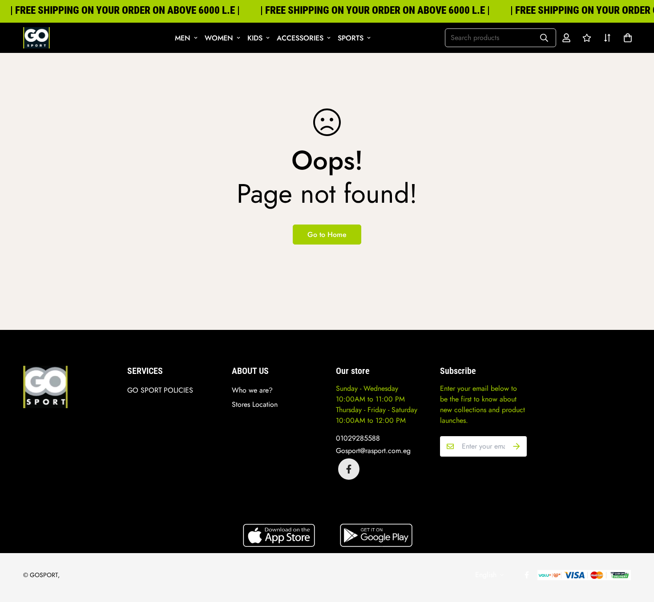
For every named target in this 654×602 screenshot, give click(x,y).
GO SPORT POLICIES (160, 390)
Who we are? (252, 390)
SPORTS (350, 38)
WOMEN (219, 38)
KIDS (254, 38)
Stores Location (255, 404)
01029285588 (358, 438)
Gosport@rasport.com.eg (373, 450)
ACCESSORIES (300, 38)
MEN (182, 38)
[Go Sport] (36, 38)
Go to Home (327, 234)
